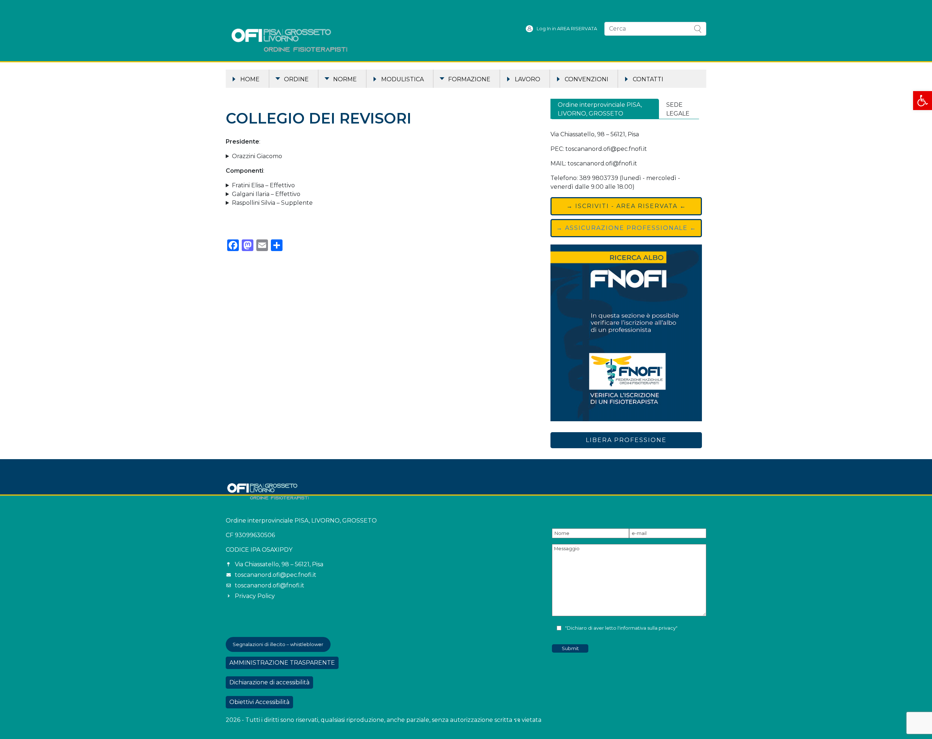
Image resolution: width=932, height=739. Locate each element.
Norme (345, 79)
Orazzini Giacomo (257, 156)
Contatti (648, 79)
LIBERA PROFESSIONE (626, 440)
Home (250, 79)
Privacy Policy (255, 596)
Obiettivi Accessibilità (259, 702)
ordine (296, 79)
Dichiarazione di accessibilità (269, 682)
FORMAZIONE (469, 79)
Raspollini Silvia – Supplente (272, 202)
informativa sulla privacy (648, 628)
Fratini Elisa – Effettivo (263, 185)
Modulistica (402, 79)
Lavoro (527, 79)
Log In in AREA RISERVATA (567, 28)
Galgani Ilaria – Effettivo (266, 194)
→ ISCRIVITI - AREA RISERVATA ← (626, 206)
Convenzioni (586, 79)
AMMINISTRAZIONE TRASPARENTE (282, 662)
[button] (922, 100)
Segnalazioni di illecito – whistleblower (278, 644)
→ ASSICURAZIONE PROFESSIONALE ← (626, 227)
